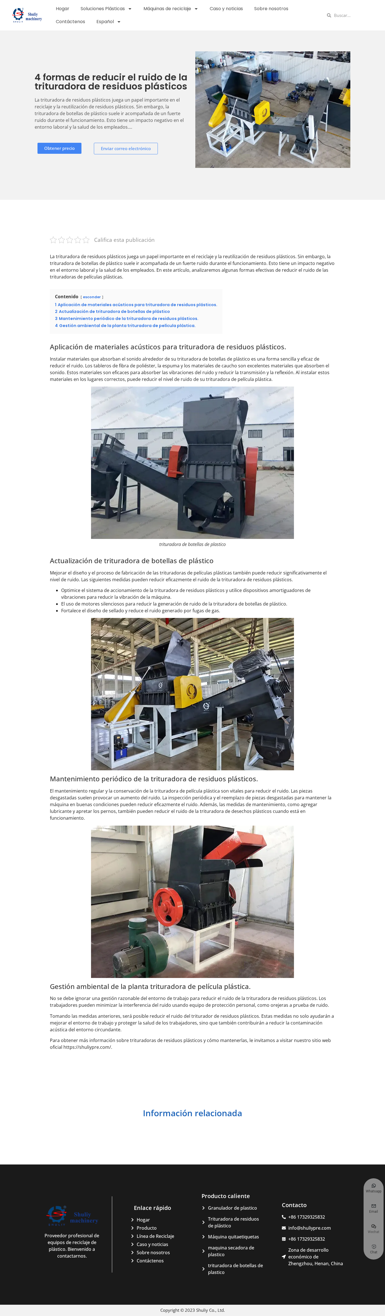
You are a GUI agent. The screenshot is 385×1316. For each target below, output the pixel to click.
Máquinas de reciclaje (167, 8)
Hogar (62, 8)
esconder (92, 297)
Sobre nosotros (271, 8)
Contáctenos (70, 21)
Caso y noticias (226, 8)
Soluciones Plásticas (103, 8)
